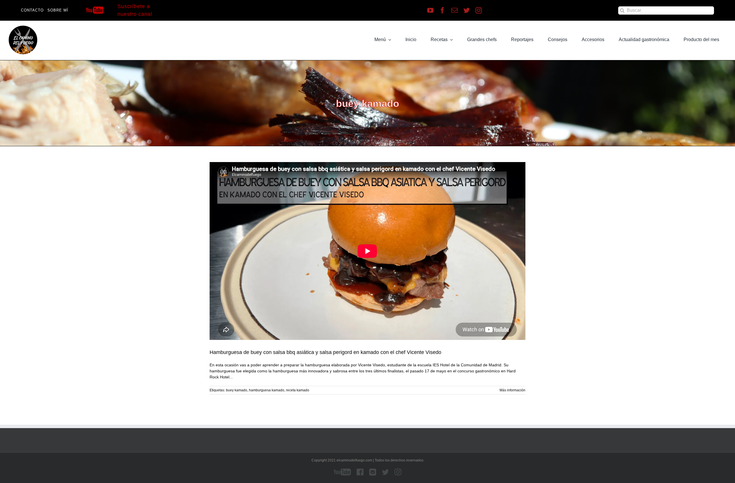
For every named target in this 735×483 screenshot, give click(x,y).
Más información (512, 390)
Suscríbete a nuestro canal (134, 10)
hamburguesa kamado (266, 390)
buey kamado (236, 390)
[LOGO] (23, 27)
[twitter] (466, 10)
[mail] (454, 10)
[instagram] (478, 10)
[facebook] (442, 10)
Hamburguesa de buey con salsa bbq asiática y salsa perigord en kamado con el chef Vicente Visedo (325, 352)
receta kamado (297, 390)
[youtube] (430, 10)
